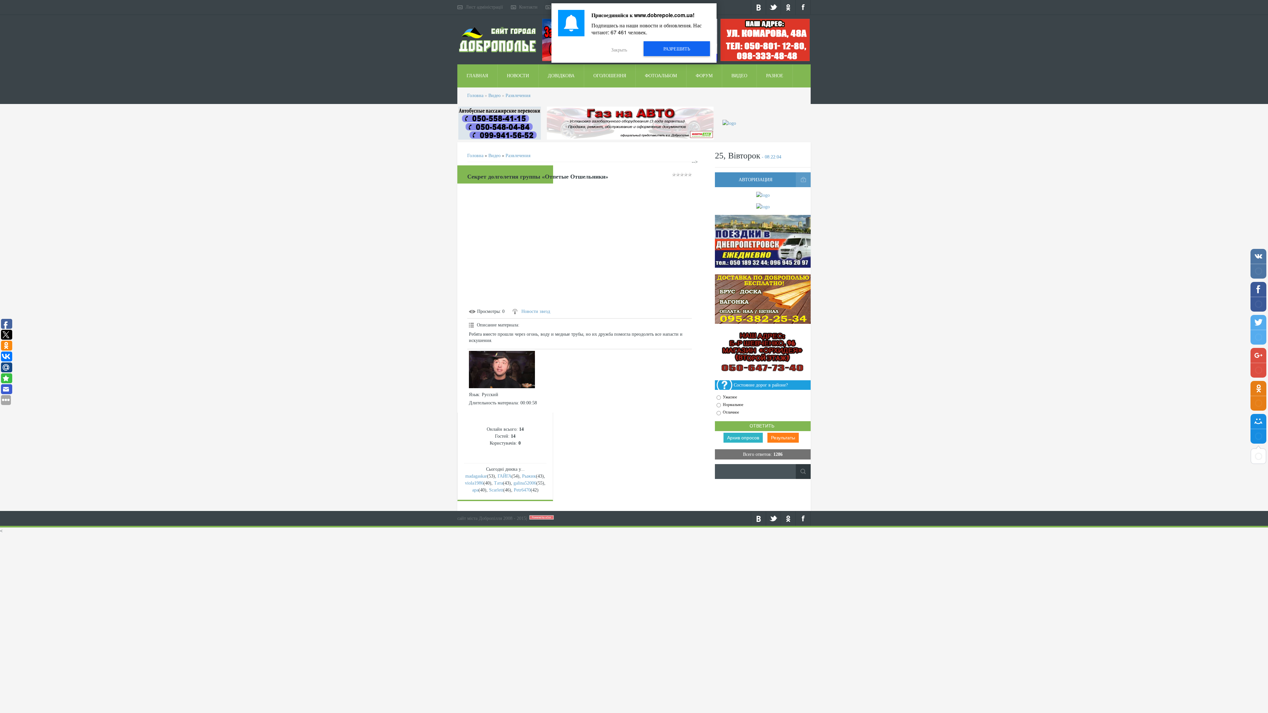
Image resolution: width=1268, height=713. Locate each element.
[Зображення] (502, 369)
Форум (704, 75)
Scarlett (496, 490)
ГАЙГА (504, 476)
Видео (739, 75)
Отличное (731, 412)
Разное (774, 75)
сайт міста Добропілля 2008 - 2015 (491, 518)
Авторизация (755, 179)
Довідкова (561, 75)
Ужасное (730, 397)
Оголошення (609, 75)
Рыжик (529, 476)
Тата (498, 483)
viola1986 (474, 483)
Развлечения (518, 95)
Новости (518, 75)
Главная (477, 75)
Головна (475, 95)
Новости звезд (535, 311)
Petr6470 (522, 490)
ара (475, 490)
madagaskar (476, 476)
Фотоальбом (661, 75)
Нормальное (733, 404)
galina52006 (524, 483)
